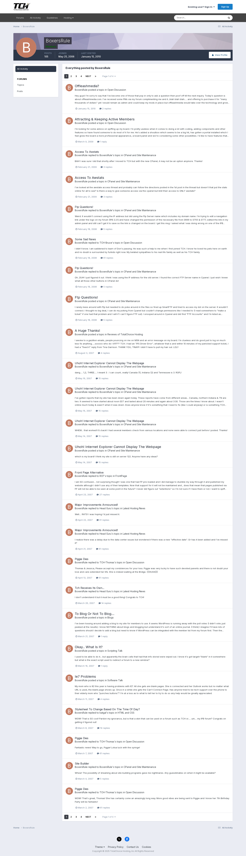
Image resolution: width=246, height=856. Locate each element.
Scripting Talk (114, 650)
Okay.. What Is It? (89, 647)
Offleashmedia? (87, 86)
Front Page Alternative (89, 472)
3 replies (107, 167)
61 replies (108, 257)
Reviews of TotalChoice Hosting (125, 334)
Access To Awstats (87, 151)
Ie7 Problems (85, 677)
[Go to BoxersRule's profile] (69, 87)
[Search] (229, 17)
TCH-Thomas (107, 562)
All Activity (35, 17)
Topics (20, 84)
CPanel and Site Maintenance (140, 155)
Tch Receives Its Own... (89, 588)
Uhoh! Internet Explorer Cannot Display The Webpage (109, 363)
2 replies (106, 108)
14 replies (106, 603)
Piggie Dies (81, 559)
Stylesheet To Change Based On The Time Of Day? (107, 709)
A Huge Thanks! (87, 331)
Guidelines (52, 17)
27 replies (104, 494)
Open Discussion (116, 89)
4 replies (105, 353)
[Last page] (95, 76)
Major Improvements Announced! (96, 504)
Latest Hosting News (134, 508)
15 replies (103, 378)
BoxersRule (81, 89)
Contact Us (133, 846)
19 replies (104, 728)
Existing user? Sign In (200, 7)
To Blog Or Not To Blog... (94, 614)
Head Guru (105, 508)
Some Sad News (85, 239)
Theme (99, 846)
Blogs (110, 617)
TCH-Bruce (106, 242)
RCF (102, 475)
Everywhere (215, 17)
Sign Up (225, 6)
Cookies (146, 846)
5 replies (107, 229)
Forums (20, 17)
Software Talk (115, 680)
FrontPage (121, 475)
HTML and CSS (126, 712)
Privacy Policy (116, 846)
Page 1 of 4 (108, 76)
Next (88, 76)
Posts (20, 91)
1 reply (103, 141)
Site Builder (82, 763)
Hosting (68, 17)
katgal (103, 712)
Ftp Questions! (84, 207)
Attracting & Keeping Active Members (105, 119)
